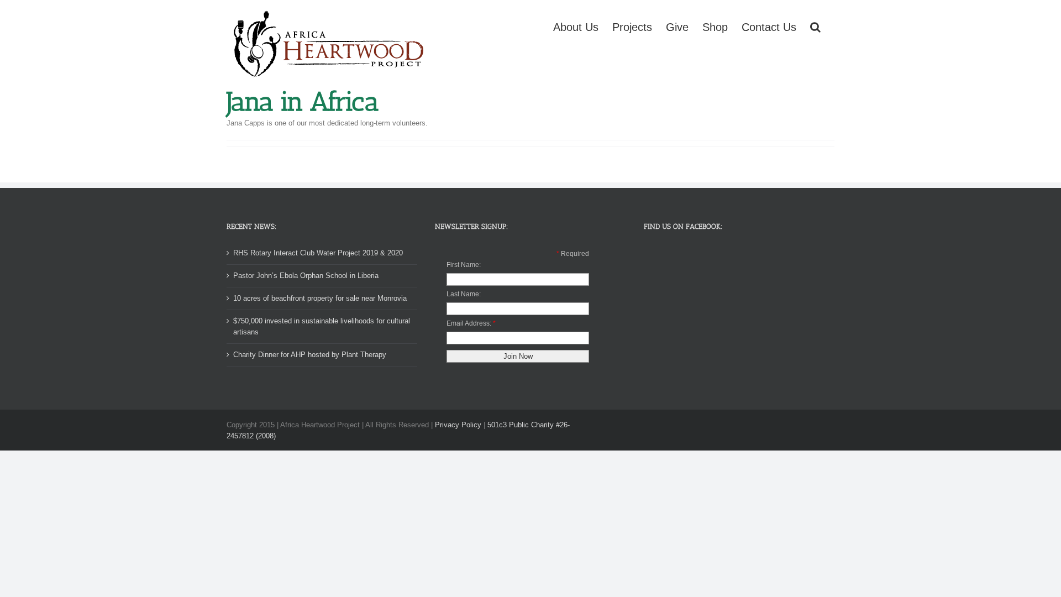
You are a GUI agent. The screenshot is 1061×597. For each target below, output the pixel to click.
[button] (815, 26)
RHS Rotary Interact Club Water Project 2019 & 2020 (318, 253)
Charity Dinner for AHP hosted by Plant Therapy (309, 354)
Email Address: (469, 323)
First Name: (464, 265)
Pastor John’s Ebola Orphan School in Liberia (306, 275)
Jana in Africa (303, 101)
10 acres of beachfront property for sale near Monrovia (320, 298)
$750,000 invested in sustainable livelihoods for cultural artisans (321, 326)
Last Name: (464, 294)
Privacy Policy (458, 425)
